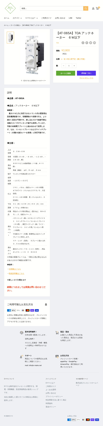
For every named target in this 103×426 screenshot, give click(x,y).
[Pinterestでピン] (86, 42)
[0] (97, 8)
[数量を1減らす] (63, 66)
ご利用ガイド (46, 18)
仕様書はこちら (15, 269)
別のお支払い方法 (86, 78)
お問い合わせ (60, 18)
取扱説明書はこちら (16, 273)
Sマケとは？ (50, 383)
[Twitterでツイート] (90, 42)
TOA (57, 43)
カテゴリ (16, 18)
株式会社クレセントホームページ (87, 384)
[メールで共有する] (94, 42)
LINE (70, 18)
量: (57, 66)
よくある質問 (51, 390)
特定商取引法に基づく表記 (56, 400)
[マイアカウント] (93, 8)
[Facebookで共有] (83, 42)
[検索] (85, 8)
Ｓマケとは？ (30, 18)
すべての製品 (15, 25)
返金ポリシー (51, 407)
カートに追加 (65, 73)
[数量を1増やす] (74, 66)
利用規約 (49, 403)
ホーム (6, 18)
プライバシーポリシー (54, 396)
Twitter (78, 18)
